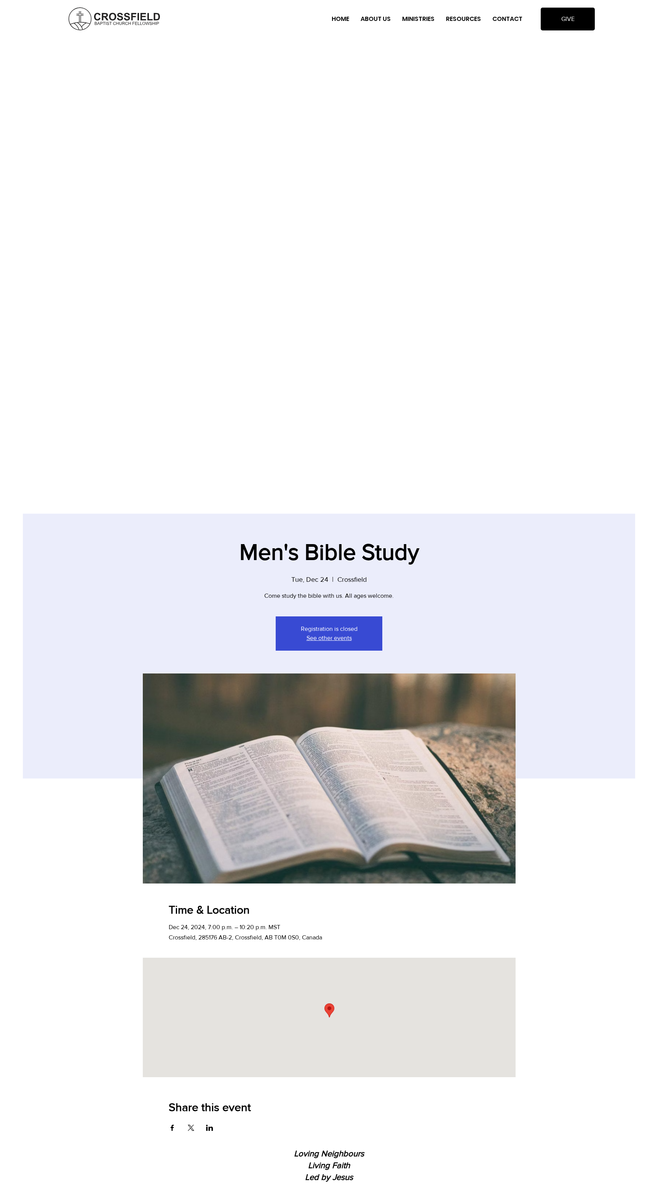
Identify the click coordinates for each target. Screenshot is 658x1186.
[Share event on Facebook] (172, 1128)
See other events (329, 638)
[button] (375, 18)
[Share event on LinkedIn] (209, 1128)
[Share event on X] (191, 1128)
